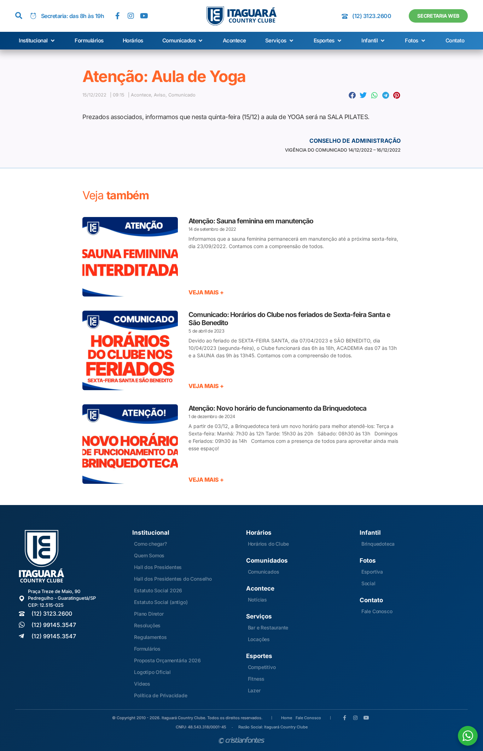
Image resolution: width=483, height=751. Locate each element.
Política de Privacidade (160, 695)
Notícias (257, 600)
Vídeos (142, 684)
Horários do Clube (268, 544)
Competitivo (262, 667)
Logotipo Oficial (152, 672)
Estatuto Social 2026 (158, 590)
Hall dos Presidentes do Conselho (173, 579)
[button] (37, 40)
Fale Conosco (376, 611)
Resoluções (147, 625)
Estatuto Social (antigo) (160, 602)
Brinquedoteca (378, 544)
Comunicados (263, 572)
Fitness (256, 679)
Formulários (147, 649)
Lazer (254, 690)
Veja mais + (206, 292)
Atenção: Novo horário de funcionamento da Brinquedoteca (277, 408)
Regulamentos (150, 637)
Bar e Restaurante (268, 627)
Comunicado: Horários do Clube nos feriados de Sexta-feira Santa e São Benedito (289, 318)
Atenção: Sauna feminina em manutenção (250, 221)
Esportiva (372, 572)
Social (368, 583)
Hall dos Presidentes (158, 567)
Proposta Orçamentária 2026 (167, 660)
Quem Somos (149, 555)
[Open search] (18, 16)
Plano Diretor (148, 614)
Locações (259, 639)
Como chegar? (150, 544)
